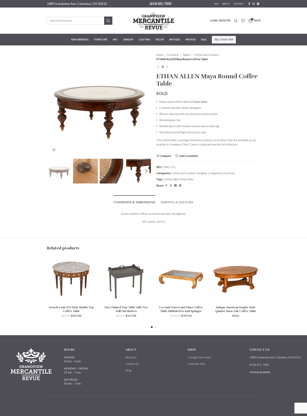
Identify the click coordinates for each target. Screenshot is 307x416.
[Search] (235, 20)
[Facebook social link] (249, 3)
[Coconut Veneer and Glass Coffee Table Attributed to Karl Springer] (181, 279)
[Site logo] (153, 20)
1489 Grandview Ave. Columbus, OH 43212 (275, 357)
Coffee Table (171, 179)
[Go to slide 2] (155, 327)
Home (159, 54)
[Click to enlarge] (53, 149)
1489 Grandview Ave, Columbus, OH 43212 (77, 4)
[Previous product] (158, 67)
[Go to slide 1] (152, 327)
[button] (51, 171)
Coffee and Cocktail (206, 54)
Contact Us (132, 363)
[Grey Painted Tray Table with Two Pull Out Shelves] (126, 279)
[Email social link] (175, 185)
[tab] (134, 200)
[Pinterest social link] (258, 3)
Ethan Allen (187, 179)
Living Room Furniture (221, 173)
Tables (186, 54)
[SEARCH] (108, 21)
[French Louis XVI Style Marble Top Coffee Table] (71, 279)
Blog (128, 370)
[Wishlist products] (243, 20)
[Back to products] (163, 67)
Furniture (173, 54)
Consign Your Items (199, 357)
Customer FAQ (196, 363)
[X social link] (170, 185)
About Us (131, 357)
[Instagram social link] (253, 3)
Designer (201, 173)
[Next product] (167, 67)
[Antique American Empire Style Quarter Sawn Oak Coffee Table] (235, 279)
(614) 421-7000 (160, 4)
